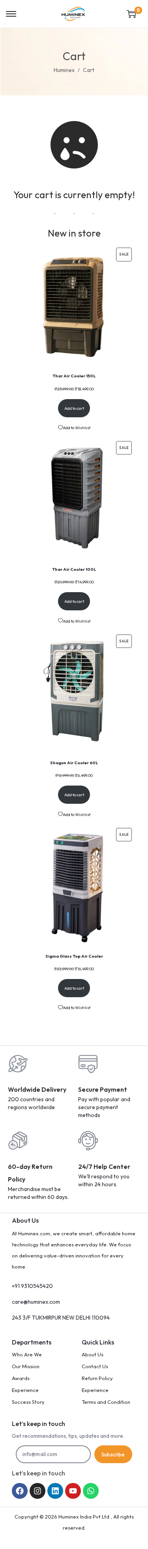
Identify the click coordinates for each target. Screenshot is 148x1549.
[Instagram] (37, 1491)
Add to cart (74, 408)
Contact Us (95, 1366)
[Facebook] (20, 1491)
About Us (92, 1354)
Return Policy (97, 1378)
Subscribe (113, 1454)
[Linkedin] (55, 1491)
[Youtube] (73, 1491)
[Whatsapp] (91, 1491)
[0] (131, 14)
